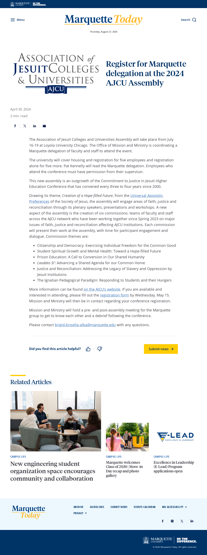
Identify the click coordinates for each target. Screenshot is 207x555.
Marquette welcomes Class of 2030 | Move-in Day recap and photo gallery (124, 469)
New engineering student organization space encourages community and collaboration (52, 471)
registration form (114, 295)
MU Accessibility (173, 507)
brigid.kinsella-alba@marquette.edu (85, 324)
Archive (78, 507)
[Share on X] (25, 126)
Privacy (78, 513)
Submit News (119, 507)
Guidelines (97, 507)
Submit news (159, 349)
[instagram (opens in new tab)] (172, 521)
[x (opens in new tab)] (182, 521)
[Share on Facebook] (15, 126)
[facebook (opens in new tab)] (163, 521)
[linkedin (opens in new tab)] (192, 521)
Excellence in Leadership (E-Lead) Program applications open (174, 466)
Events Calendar (144, 507)
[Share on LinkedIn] (34, 126)
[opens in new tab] (28, 4)
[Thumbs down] (99, 349)
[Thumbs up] (88, 349)
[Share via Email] (44, 126)
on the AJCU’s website (102, 289)
